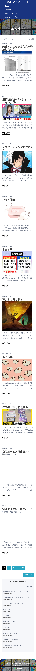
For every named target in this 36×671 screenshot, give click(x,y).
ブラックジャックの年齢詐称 (17, 148)
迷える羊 (7, 357)
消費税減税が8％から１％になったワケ (17, 101)
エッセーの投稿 (28, 39)
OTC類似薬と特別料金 (15, 407)
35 (23, 568)
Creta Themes (18, 666)
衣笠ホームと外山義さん (16, 451)
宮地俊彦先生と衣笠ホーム (17, 509)
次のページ (28, 575)
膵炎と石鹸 (8, 199)
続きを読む (6, 85)
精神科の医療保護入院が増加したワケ (17, 48)
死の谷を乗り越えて (13, 299)
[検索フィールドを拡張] (26, 11)
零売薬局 (7, 249)
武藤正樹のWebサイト (18, 2)
